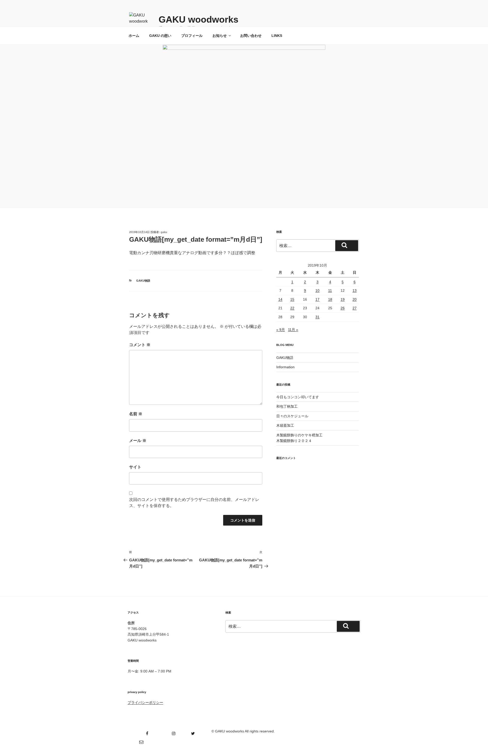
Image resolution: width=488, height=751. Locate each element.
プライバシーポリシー (145, 702)
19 (343, 299)
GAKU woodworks (198, 19)
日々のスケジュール (292, 416)
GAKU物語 (143, 280)
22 (292, 308)
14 (280, 299)
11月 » (293, 330)
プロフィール (192, 36)
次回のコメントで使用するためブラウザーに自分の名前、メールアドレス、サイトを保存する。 (194, 502)
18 (330, 299)
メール (137, 440)
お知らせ (219, 36)
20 (355, 299)
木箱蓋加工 (285, 425)
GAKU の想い (160, 36)
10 (317, 290)
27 (355, 308)
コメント (139, 345)
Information (285, 367)
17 (317, 299)
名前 (135, 414)
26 (343, 308)
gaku (164, 232)
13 (355, 290)
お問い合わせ (251, 36)
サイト (135, 467)
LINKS (276, 36)
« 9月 (280, 330)
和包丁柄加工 (287, 406)
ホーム (134, 36)
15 (292, 299)
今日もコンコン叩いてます (297, 397)
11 (330, 290)
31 (317, 317)
